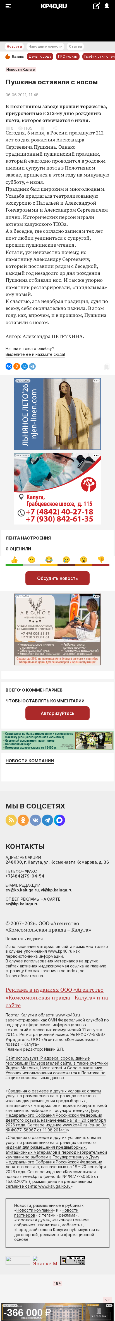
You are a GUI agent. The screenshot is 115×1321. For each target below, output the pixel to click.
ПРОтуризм (68, 56)
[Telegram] (32, 366)
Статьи (75, 46)
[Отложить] (42, 128)
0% (14, 559)
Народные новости (45, 46)
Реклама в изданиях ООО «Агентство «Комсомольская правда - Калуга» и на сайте (57, 998)
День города (40, 56)
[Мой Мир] (24, 366)
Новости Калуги (20, 69)
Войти (106, 6)
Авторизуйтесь (58, 713)
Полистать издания (24, 938)
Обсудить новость (57, 578)
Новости (14, 46)
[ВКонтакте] (9, 366)
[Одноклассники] (16, 366)
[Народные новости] (96, 5)
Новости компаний (30, 760)
